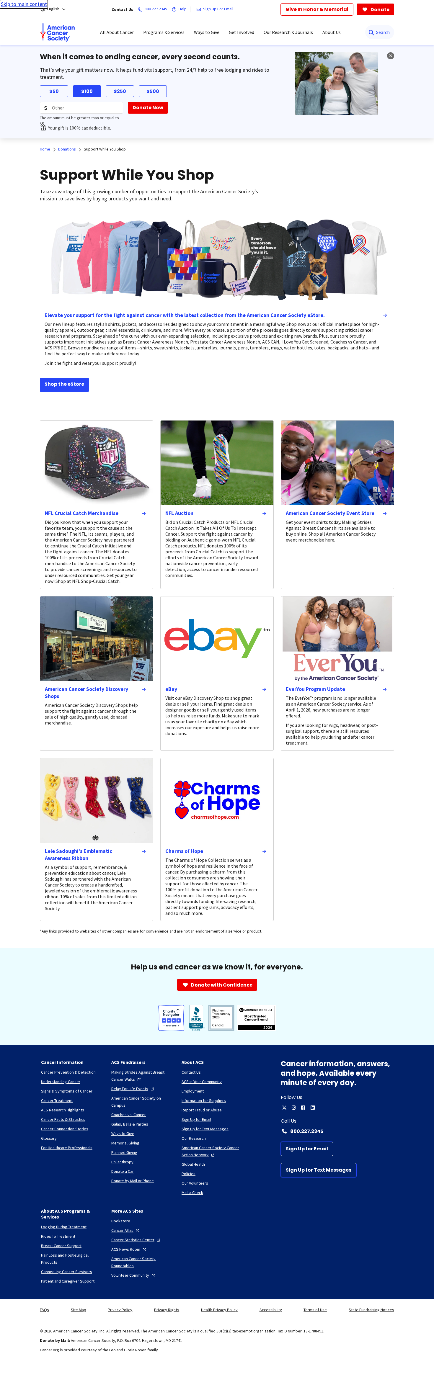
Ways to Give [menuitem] (206, 32)
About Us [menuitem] (331, 32)
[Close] (390, 55)
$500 (152, 91)
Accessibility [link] (271, 1309)
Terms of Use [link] (315, 1309)
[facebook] (303, 1107)
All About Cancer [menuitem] (117, 32)
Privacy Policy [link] (120, 1309)
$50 (54, 91)
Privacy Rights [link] (166, 1309)
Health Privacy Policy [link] (219, 1309)
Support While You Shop (105, 149)
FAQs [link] (44, 1309)
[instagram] (293, 1107)
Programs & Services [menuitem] (164, 32)
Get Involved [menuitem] (241, 32)
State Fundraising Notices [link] (371, 1309)
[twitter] (284, 1107)
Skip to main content (24, 4)
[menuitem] (57, 32)
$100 (87, 91)
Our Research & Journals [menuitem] (288, 32)
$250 (120, 91)
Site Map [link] (78, 1309)
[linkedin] (312, 1107)
